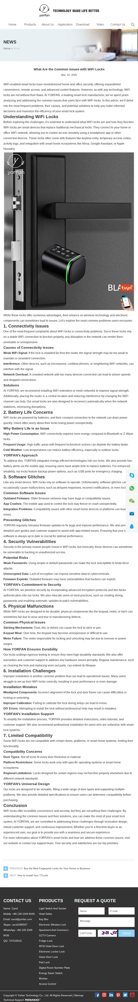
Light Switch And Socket (52, 908)
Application (65, 25)
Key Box (43, 919)
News (9, 42)
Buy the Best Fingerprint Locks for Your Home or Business (57, 868)
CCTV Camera (47, 935)
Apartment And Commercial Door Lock (61, 930)
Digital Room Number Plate (54, 967)
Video (100, 25)
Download (82, 25)
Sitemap (78, 995)
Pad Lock (44, 962)
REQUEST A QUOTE (95, 900)
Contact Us (118, 25)
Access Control (47, 983)
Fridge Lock (45, 940)
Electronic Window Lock (52, 924)
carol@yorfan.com (21, 919)
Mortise (43, 978)
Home (12, 25)
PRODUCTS (51, 900)
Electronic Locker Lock (52, 951)
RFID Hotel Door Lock (51, 946)
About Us (48, 25)
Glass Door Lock (48, 956)
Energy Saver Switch (51, 973)
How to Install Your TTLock (32, 875)
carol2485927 (19, 924)
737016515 (15, 940)
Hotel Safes (45, 913)
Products (30, 25)
